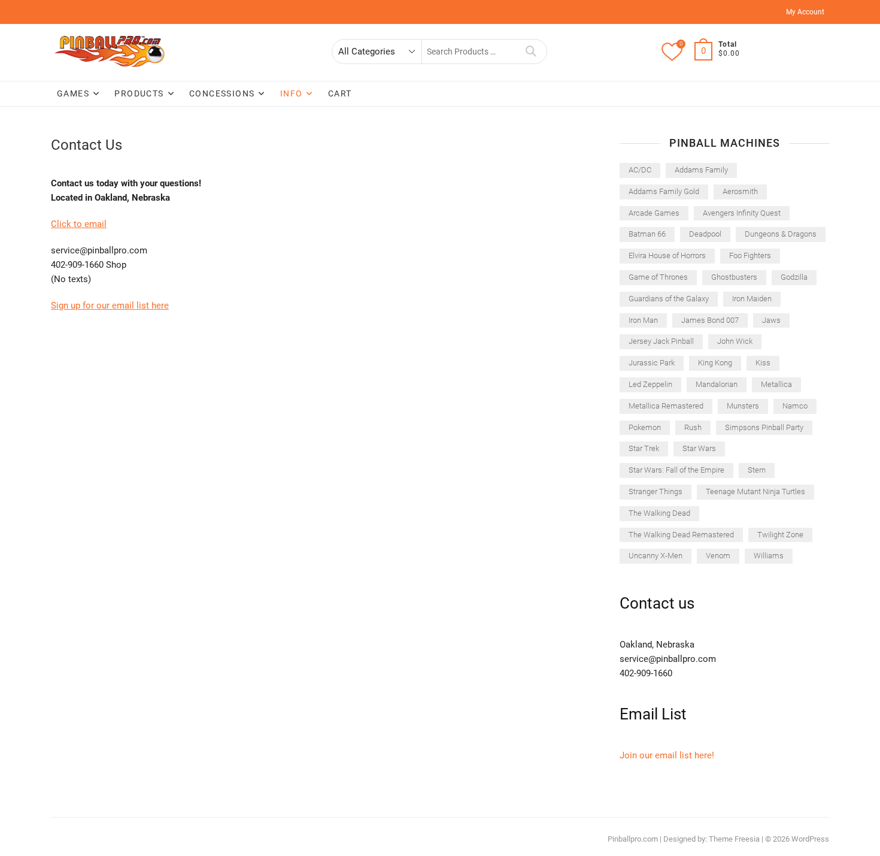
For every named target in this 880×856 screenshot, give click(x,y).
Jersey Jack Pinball (661, 341)
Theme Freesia (734, 838)
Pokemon (645, 427)
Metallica (776, 384)
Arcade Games (654, 212)
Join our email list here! (667, 755)
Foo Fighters (750, 255)
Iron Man (643, 320)
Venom (718, 555)
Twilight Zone (780, 534)
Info (291, 93)
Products (138, 93)
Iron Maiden (752, 298)
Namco (795, 405)
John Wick (734, 341)
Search (531, 51)
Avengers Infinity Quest (742, 212)
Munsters (743, 405)
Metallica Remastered (666, 405)
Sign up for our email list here (110, 305)
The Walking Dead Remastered (681, 534)
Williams (769, 555)
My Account (805, 12)
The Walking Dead (659, 513)
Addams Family (701, 169)
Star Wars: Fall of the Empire (676, 469)
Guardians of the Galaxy (669, 298)
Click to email (79, 224)
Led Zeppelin (650, 384)
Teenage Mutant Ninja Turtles (755, 491)
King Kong (715, 362)
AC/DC (640, 169)
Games (73, 93)
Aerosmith (740, 191)
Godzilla (794, 277)
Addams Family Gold (664, 191)
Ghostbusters (734, 277)
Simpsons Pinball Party (764, 427)
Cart (340, 93)
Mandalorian (717, 384)
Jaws (771, 320)
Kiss (762, 362)
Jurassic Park (652, 362)
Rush (693, 427)
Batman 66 (647, 233)
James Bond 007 (710, 320)
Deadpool (705, 233)
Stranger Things (655, 491)
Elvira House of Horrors (667, 255)
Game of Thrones (658, 277)
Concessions (221, 93)
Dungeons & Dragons (781, 233)
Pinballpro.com (633, 838)
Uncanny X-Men (655, 555)
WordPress (810, 838)
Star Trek (644, 448)
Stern (757, 469)
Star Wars (699, 448)
